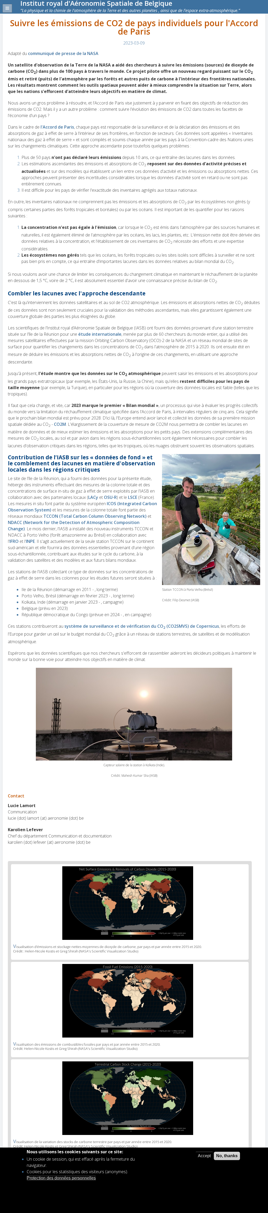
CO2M (60, 424)
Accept (204, 1156)
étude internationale (99, 334)
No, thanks (227, 1156)
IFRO (14, 541)
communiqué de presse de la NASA (63, 53)
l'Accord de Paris (57, 127)
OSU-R (110, 497)
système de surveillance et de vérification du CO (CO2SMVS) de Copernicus (141, 626)
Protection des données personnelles (61, 1178)
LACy (93, 497)
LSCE (133, 497)
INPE (30, 541)
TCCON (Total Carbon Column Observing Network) (95, 516)
